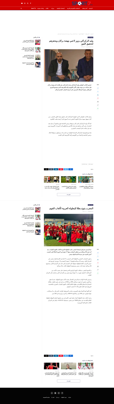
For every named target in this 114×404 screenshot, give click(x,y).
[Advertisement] (57, 22)
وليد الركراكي (84, 164)
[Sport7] (79, 3)
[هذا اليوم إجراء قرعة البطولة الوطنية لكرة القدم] (37, 64)
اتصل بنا (52, 397)
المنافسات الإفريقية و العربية (73, 8)
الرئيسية (90, 8)
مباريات (69, 397)
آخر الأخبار (74, 370)
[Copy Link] (98, 105)
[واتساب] (98, 108)
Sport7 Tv (33, 8)
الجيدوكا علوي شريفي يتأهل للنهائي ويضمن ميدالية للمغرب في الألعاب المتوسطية (27, 49)
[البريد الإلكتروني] (98, 101)
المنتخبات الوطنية (60, 8)
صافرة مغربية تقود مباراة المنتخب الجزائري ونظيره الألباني (69, 187)
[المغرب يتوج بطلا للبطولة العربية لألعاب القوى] (68, 230)
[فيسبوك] (98, 88)
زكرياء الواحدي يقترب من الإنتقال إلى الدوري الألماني (28, 41)
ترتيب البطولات (64, 397)
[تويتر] (98, 91)
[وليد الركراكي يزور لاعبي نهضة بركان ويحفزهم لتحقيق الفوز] (68, 65)
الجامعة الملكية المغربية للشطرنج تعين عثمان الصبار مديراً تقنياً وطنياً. (28, 57)
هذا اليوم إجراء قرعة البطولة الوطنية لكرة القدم (28, 63)
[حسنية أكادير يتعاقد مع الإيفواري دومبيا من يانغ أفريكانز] (85, 179)
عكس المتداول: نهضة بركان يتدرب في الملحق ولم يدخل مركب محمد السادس (51, 188)
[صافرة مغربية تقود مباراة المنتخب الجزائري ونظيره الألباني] (68, 179)
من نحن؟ (57, 397)
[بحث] (21, 8)
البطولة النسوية (81, 33)
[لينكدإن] (98, 95)
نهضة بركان (91, 164)
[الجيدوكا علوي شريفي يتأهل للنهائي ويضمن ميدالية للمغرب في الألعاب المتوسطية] (37, 49)
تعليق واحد (68, 194)
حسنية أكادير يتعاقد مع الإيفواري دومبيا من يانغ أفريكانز (86, 187)
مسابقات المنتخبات (73, 184)
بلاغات (47, 8)
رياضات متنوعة (40, 8)
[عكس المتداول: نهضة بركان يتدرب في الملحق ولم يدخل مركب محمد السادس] (51, 179)
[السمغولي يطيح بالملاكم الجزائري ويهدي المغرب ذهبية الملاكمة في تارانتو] (51, 366)
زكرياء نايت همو (88, 46)
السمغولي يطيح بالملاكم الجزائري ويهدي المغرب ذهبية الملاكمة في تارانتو (52, 374)
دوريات (52, 8)
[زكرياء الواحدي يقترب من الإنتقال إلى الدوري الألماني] (37, 42)
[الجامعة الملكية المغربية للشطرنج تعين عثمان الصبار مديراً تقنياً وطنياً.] (37, 57)
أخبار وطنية (84, 8)
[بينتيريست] (98, 98)
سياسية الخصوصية (46, 397)
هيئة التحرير (89, 211)
